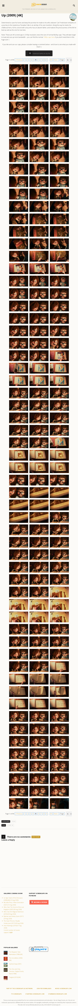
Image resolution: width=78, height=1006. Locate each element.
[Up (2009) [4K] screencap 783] (59, 324)
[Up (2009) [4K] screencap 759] (59, 224)
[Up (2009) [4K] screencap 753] (59, 199)
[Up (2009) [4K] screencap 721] (19, 75)
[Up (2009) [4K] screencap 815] (39, 460)
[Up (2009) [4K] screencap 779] (39, 311)
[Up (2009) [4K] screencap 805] (19, 423)
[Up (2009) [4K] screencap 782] (39, 324)
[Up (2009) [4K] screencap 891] (59, 771)
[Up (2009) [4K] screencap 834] (59, 535)
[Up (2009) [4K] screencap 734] (39, 125)
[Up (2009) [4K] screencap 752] (39, 199)
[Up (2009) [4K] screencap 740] (39, 150)
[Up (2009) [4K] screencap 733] (19, 125)
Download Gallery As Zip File (41, 53)
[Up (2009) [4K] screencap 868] (19, 684)
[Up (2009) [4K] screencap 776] (39, 299)
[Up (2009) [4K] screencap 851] (39, 610)
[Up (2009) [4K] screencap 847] (19, 597)
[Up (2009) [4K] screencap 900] (59, 809)
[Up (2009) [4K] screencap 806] (39, 423)
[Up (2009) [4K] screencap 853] (19, 622)
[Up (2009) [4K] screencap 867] (59, 672)
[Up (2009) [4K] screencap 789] (59, 349)
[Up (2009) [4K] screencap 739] (19, 150)
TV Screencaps (16, 994)
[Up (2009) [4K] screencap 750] (59, 187)
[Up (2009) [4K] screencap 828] (59, 510)
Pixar (13, 821)
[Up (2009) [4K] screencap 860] (39, 647)
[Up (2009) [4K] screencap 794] (39, 373)
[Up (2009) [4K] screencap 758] (39, 224)
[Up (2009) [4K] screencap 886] (19, 759)
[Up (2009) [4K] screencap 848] (39, 597)
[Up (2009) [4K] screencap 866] (39, 672)
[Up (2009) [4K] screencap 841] (19, 572)
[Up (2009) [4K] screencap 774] (59, 286)
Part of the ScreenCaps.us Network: (19, 988)
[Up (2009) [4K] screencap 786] (59, 336)
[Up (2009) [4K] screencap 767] (39, 262)
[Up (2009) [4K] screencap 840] (59, 560)
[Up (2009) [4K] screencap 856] (19, 635)
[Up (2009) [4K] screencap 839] (39, 560)
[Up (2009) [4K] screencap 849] (59, 597)
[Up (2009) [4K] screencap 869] (39, 684)
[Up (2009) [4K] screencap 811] (19, 448)
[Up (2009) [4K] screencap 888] (59, 759)
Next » (56, 60)
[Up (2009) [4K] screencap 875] (39, 709)
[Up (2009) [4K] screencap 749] (39, 187)
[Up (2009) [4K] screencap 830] (39, 523)
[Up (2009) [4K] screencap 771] (59, 274)
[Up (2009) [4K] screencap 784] (19, 336)
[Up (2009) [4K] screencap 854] (39, 622)
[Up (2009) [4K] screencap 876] (59, 709)
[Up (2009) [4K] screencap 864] (59, 660)
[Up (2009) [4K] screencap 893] (39, 784)
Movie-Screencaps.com (63, 988)
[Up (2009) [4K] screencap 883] (19, 747)
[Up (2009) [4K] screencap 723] (59, 75)
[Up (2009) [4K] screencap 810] (59, 436)
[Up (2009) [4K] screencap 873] (59, 697)
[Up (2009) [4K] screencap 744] (59, 162)
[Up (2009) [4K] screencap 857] (39, 635)
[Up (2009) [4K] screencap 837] (59, 548)
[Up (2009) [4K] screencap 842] (39, 572)
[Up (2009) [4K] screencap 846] (59, 585)
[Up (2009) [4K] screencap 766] (19, 262)
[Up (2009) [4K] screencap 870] (59, 684)
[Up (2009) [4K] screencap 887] (39, 759)
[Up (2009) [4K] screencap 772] (19, 286)
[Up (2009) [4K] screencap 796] (19, 386)
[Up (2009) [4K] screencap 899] (39, 809)
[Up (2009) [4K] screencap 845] (39, 585)
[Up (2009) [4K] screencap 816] (59, 460)
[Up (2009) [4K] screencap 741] (59, 150)
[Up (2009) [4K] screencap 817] (19, 473)
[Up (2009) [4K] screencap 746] (39, 174)
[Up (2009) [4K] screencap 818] (39, 473)
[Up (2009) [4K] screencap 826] (19, 510)
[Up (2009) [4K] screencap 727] (19, 100)
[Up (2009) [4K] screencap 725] (39, 87)
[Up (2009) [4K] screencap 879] (59, 722)
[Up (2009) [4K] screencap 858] (59, 635)
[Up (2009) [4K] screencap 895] (19, 796)
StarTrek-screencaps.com (34, 994)
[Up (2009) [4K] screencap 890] (39, 771)
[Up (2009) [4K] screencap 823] (19, 498)
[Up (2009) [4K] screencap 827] (39, 510)
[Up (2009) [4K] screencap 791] (39, 361)
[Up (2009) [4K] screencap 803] (39, 411)
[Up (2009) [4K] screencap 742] (19, 162)
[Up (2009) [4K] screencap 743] (39, 162)
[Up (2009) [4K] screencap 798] (59, 386)
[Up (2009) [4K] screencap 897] (59, 796)
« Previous (18, 60)
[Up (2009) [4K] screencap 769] (19, 274)
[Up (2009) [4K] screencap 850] (19, 610)
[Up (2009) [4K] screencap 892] (19, 784)
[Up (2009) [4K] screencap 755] (39, 212)
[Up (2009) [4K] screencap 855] (59, 622)
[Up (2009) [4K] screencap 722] (39, 75)
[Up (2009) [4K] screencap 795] (59, 373)
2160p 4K (10, 825)
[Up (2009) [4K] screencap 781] (19, 324)
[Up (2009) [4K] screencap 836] (39, 548)
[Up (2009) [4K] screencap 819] (59, 473)
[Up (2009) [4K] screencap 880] (19, 734)
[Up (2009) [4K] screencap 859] (19, 647)
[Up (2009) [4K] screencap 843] (59, 572)
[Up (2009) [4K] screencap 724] (19, 87)
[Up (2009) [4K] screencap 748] (19, 187)
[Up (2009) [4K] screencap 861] (59, 647)
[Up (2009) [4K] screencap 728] (39, 100)
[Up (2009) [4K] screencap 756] (59, 212)
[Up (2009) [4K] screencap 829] (19, 523)
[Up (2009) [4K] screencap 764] (39, 249)
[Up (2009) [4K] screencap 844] (19, 585)
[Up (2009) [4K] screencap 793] (19, 373)
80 (51, 60)
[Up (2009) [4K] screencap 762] (59, 237)
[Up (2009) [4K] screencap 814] (19, 460)
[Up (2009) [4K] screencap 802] (19, 411)
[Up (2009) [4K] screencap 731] (39, 112)
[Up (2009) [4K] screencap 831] (59, 523)
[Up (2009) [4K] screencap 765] (59, 249)
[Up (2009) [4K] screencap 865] (19, 672)
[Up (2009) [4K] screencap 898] (19, 809)
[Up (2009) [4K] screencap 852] (59, 610)
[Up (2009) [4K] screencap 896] (39, 796)
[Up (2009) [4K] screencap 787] (19, 349)
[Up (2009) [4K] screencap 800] (39, 398)
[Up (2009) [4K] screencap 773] (39, 286)
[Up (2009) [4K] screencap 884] (39, 747)
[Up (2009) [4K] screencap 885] (59, 747)
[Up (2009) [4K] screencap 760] (19, 237)
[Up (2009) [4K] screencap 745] (19, 174)
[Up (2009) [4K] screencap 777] (59, 299)
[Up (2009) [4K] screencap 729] (59, 100)
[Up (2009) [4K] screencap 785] (39, 336)
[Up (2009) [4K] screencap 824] (39, 498)
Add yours (35, 837)
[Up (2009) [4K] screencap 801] (59, 398)
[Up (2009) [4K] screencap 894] (59, 784)
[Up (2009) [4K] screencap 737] (39, 137)
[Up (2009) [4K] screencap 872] (39, 697)
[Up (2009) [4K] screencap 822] (59, 485)
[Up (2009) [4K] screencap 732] (59, 112)
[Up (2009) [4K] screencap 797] (39, 386)
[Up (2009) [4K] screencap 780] (59, 311)
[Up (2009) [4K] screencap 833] (39, 535)
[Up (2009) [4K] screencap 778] (19, 311)
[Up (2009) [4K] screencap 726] (59, 87)
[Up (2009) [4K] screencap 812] (39, 448)
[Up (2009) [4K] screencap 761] (39, 237)
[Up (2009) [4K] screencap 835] (19, 548)
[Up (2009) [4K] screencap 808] (19, 436)
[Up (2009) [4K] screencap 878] (39, 722)
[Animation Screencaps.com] (39, 4)
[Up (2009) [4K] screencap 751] (19, 199)
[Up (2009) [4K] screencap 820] (19, 485)
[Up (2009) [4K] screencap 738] (59, 137)
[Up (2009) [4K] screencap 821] (39, 485)
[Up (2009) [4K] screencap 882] (59, 734)
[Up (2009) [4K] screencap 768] (59, 262)
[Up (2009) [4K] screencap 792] (59, 361)
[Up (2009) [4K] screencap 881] (39, 734)
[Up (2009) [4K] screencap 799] (19, 398)
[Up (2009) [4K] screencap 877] (19, 722)
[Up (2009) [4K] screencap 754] (19, 212)
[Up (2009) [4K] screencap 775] (19, 299)
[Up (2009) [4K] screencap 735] (59, 125)
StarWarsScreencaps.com (57, 994)
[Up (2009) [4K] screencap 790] (19, 361)
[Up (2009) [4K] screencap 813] (59, 448)
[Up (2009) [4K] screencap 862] (19, 660)
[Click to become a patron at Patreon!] (39, 905)
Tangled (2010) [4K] (15, 977)
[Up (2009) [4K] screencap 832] (19, 535)
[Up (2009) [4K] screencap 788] (39, 349)
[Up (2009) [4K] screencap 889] (19, 771)
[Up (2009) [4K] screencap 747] (59, 174)
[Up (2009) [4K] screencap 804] (59, 411)
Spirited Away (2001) (15, 964)
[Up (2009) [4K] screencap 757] (19, 224)
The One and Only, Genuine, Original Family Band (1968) (16, 971)
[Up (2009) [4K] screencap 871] (19, 697)
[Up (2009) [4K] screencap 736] (19, 137)
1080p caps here (49, 37)
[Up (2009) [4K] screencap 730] (19, 112)
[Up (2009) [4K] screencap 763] (19, 249)
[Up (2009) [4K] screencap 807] (59, 423)
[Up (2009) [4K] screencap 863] (39, 660)
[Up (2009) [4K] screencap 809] (39, 436)
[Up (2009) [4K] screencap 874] (19, 709)
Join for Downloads (44, 988)
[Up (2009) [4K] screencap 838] (19, 560)
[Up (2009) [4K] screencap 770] (39, 274)
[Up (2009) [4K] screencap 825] (59, 498)
